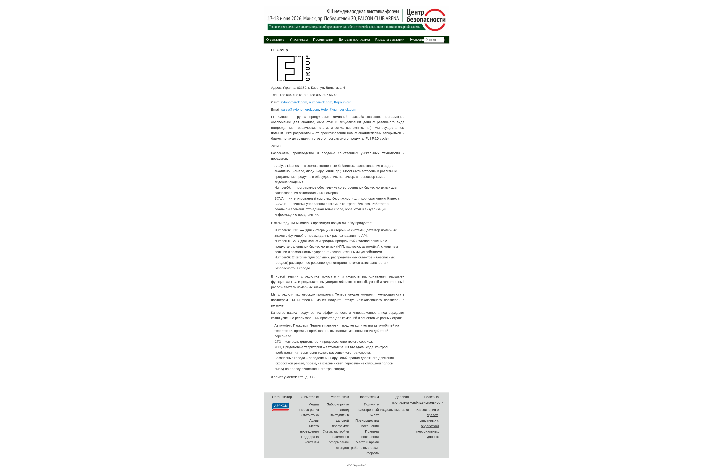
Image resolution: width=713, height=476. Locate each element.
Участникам (299, 39)
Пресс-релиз (309, 410)
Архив (314, 420)
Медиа (313, 404)
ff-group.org (342, 102)
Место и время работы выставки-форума (365, 447)
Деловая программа (354, 39)
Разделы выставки (389, 39)
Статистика (310, 415)
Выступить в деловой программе (339, 420)
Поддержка (310, 437)
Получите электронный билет (369, 409)
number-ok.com (320, 102)
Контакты (312, 442)
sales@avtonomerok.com (300, 109)
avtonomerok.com (294, 102)
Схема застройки (336, 431)
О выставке (275, 39)
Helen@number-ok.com (338, 109)
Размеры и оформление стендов (339, 442)
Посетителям (323, 39)
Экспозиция (418, 39)
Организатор (282, 397)
